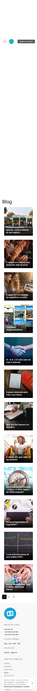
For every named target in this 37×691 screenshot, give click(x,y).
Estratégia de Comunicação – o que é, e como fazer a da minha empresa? (18, 489)
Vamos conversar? (26, 41)
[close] (32, 683)
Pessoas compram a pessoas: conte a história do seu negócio (17, 230)
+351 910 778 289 (11, 634)
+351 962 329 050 (11, 632)
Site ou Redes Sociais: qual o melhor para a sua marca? (18, 587)
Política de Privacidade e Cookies (16, 686)
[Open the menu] (5, 41)
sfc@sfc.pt (8, 629)
